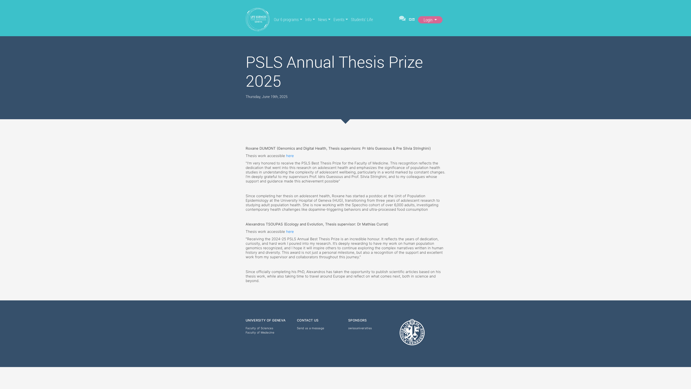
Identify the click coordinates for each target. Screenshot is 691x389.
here (290, 156)
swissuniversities (360, 328)
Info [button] (308, 19)
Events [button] (338, 19)
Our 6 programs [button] (286, 19)
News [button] (322, 19)
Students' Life (362, 19)
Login (428, 20)
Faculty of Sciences (259, 328)
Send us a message (310, 328)
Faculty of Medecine (260, 332)
